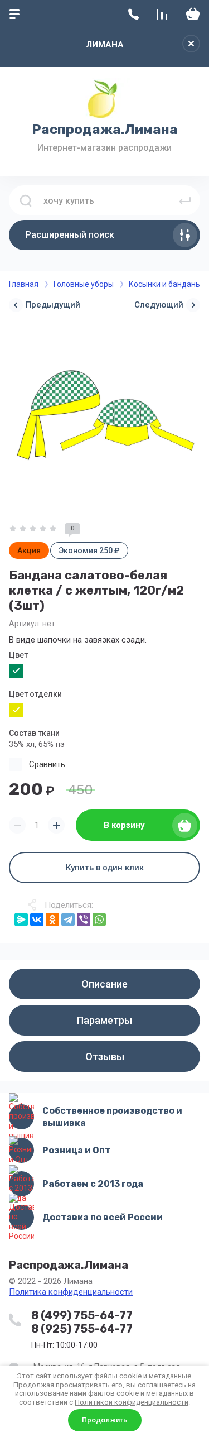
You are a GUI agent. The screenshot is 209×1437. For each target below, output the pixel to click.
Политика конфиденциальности (71, 1292)
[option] (104, 416)
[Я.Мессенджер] (21, 919)
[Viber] (83, 919)
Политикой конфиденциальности (131, 1402)
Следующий (158, 304)
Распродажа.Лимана (105, 129)
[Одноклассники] (52, 919)
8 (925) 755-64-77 (82, 1328)
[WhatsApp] (99, 919)
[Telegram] (68, 919)
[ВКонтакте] (36, 919)
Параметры (104, 1020)
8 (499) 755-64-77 (82, 1315)
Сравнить (47, 764)
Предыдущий (53, 304)
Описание (104, 984)
